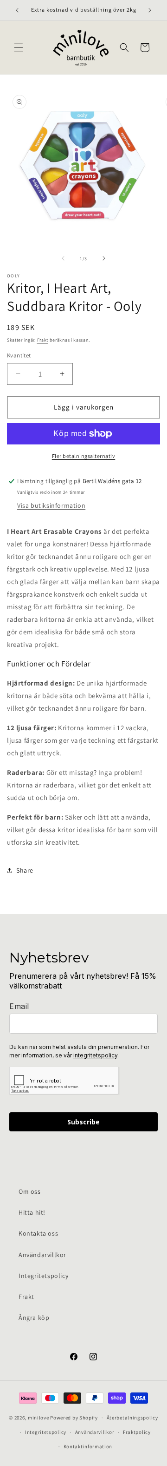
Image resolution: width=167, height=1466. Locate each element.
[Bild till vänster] (63, 258)
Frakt (43, 340)
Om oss (30, 1191)
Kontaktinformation (88, 1446)
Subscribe (83, 1121)
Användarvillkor (42, 1255)
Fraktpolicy (137, 1432)
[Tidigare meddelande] (17, 10)
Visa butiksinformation (51, 505)
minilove (38, 1417)
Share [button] (24, 870)
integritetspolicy (95, 1055)
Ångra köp (34, 1317)
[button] (18, 47)
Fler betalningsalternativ (84, 455)
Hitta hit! (32, 1212)
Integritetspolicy (43, 1275)
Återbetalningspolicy (132, 1417)
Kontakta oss (38, 1233)
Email (19, 1006)
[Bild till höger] (104, 258)
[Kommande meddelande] (150, 10)
